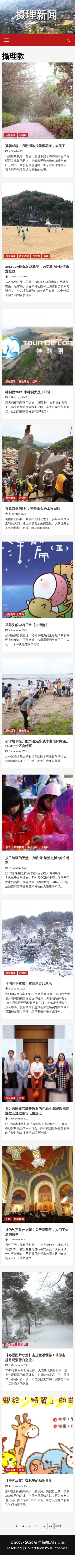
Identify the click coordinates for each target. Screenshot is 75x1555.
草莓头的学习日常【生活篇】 (27, 625)
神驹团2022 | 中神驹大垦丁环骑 (28, 392)
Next (58, 1525)
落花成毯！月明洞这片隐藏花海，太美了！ (37, 146)
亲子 (7, 847)
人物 (7, 1219)
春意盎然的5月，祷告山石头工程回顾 (32, 508)
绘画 (21, 614)
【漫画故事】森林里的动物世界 (28, 1480)
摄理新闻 (36, 14)
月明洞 (22, 135)
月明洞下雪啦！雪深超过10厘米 (28, 983)
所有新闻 (10, 135)
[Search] (68, 40)
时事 (21, 1097)
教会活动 (24, 255)
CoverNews (35, 1548)
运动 (46, 255)
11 (50, 1525)
